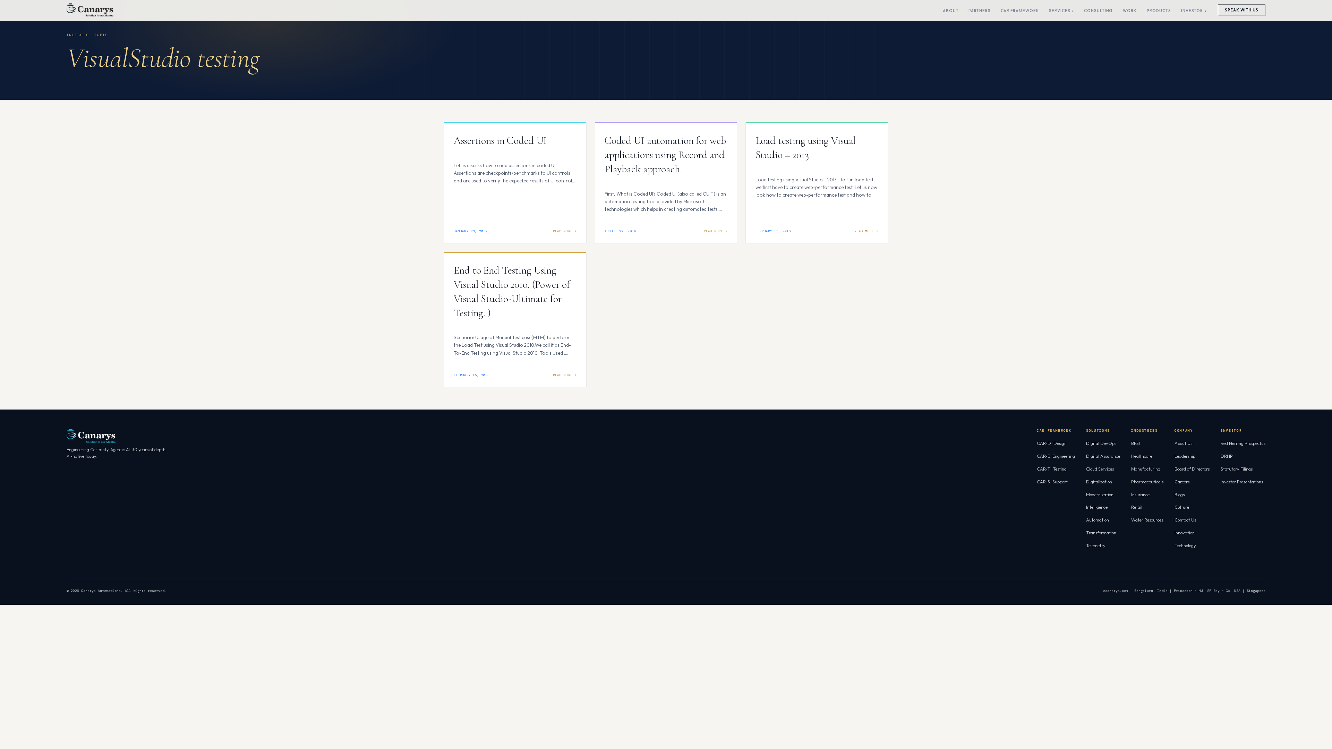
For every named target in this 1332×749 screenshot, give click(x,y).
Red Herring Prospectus (1243, 443)
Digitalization (1099, 481)
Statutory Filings (1237, 469)
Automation (1097, 520)
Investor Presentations (1242, 481)
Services (1059, 10)
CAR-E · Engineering (1056, 456)
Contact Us (1185, 520)
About (951, 10)
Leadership (1185, 456)
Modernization (1099, 494)
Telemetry (1095, 545)
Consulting (1098, 10)
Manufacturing (1145, 469)
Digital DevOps (1101, 443)
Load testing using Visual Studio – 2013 (805, 147)
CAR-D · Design (1052, 443)
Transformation (1101, 532)
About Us (1183, 443)
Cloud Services (1100, 469)
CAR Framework (1020, 10)
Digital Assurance (1103, 456)
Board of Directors (1192, 469)
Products (1159, 10)
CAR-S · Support (1052, 481)
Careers (1182, 481)
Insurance (1140, 494)
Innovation (1185, 532)
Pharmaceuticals (1147, 481)
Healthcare (1141, 456)
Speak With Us (1241, 10)
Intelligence (1097, 507)
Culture (1182, 507)
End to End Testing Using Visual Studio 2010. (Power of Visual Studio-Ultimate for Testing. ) (512, 291)
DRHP (1227, 456)
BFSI (1135, 443)
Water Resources (1147, 520)
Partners (979, 10)
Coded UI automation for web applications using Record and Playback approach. (665, 154)
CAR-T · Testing (1052, 469)
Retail (1136, 507)
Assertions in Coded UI (500, 140)
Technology (1185, 545)
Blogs (1180, 494)
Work (1130, 10)
